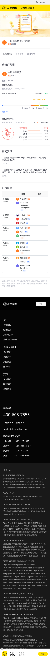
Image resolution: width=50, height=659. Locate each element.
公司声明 (7, 352)
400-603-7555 (16, 414)
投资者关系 (8, 334)
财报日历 (31, 54)
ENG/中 (41, 2)
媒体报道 (7, 329)
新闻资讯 (19, 54)
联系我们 (7, 384)
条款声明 (7, 357)
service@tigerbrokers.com (15, 429)
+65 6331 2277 (21, 450)
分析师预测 (7, 54)
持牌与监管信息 (10, 339)
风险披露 (7, 361)
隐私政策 (7, 366)
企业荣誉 (7, 388)
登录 (40, 304)
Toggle (45, 8)
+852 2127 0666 (21, 441)
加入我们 (7, 379)
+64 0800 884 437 (22, 446)
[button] (25, 42)
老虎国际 (18, 8)
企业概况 (7, 325)
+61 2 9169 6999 (21, 455)
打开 (43, 653)
